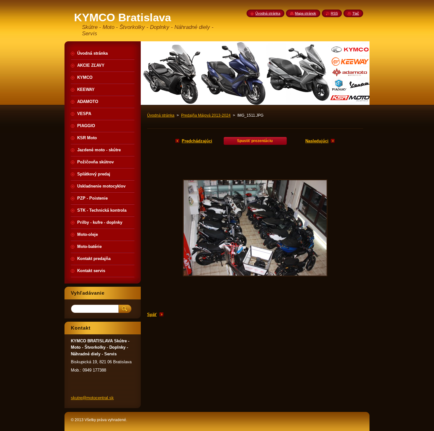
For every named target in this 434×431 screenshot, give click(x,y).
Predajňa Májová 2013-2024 (206, 115)
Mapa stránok (305, 13)
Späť (152, 314)
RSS (334, 13)
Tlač (355, 13)
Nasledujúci (317, 141)
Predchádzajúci (197, 141)
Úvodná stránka (160, 115)
